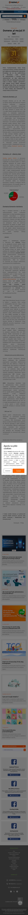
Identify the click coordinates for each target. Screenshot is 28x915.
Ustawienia (7, 470)
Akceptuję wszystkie (18, 471)
